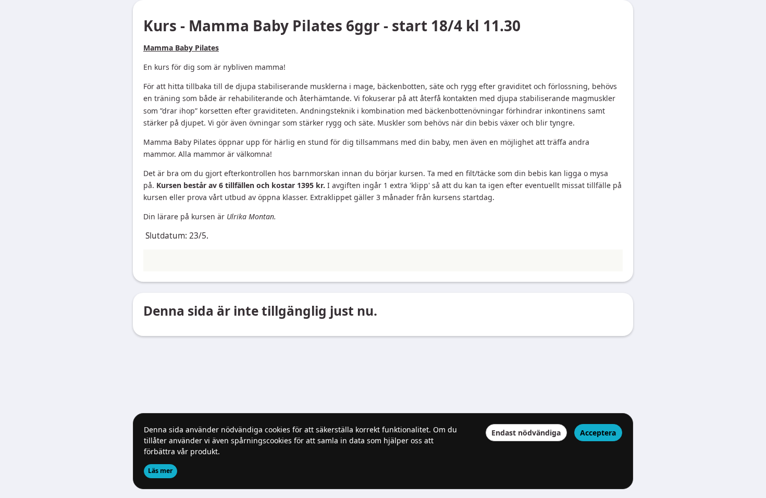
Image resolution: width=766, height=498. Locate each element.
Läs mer (160, 470)
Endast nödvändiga (526, 433)
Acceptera (598, 433)
